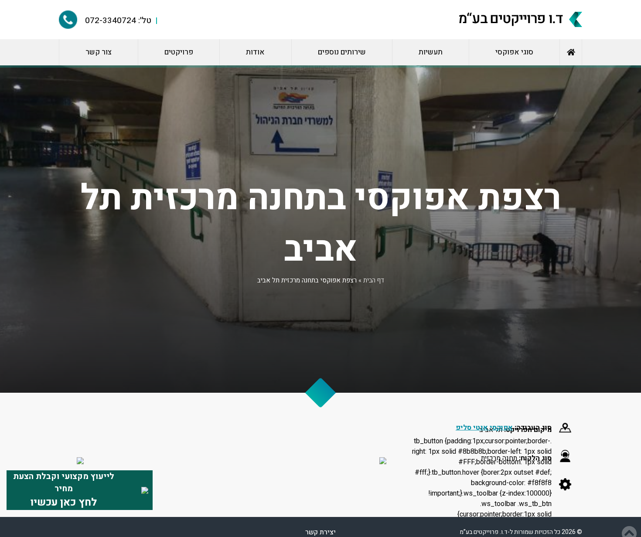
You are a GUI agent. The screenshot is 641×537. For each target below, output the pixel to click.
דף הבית (373, 280)
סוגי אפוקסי (514, 52)
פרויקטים (178, 52)
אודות (255, 52)
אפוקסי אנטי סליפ (484, 427)
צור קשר (98, 52)
